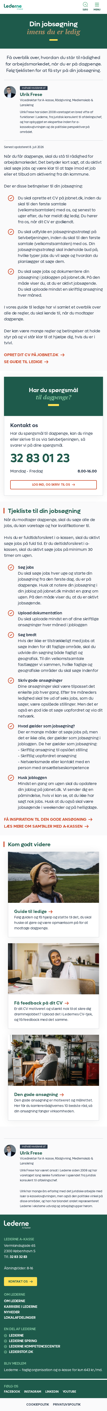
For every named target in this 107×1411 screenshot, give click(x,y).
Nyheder (12, 1312)
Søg (85, 9)
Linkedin (51, 1392)
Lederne (16, 1335)
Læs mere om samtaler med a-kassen (43, 826)
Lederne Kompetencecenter (34, 1346)
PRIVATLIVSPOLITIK (66, 1405)
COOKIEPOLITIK (37, 1405)
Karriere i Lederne (20, 1306)
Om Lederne (14, 1301)
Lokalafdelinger (20, 1317)
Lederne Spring (23, 1341)
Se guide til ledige (23, 361)
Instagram (32, 1392)
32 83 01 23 (40, 458)
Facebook (12, 1392)
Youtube (69, 1392)
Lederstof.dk (21, 1351)
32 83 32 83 (18, 1256)
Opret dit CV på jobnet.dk (31, 354)
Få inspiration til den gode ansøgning (45, 819)
